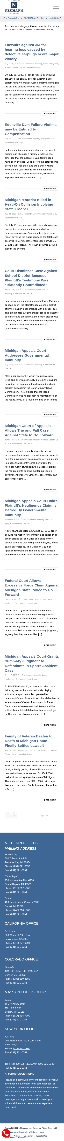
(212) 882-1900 (21, 1048)
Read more (50, 113)
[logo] (26, 7)
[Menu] (54, 7)
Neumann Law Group (31, 67)
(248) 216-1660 (21, 910)
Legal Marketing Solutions (15, 1132)
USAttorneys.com (36, 1132)
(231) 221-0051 (18, 982)
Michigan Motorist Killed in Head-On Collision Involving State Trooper (29, 204)
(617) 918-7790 (21, 1015)
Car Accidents (26, 214)
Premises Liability (47, 440)
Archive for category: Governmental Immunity (32, 26)
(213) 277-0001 (21, 943)
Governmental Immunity (32, 64)
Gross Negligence (50, 64)
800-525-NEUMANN (26, 1063)
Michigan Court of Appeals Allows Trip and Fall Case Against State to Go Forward (29, 430)
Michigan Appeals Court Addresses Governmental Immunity (27, 355)
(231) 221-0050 (21, 866)
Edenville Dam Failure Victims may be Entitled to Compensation (31, 129)
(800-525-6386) (46, 1063)
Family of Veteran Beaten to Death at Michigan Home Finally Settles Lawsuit (29, 741)
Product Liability (11, 67)
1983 (25, 599)
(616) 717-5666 (21, 888)
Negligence (45, 139)
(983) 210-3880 (21, 978)
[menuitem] (54, 7)
